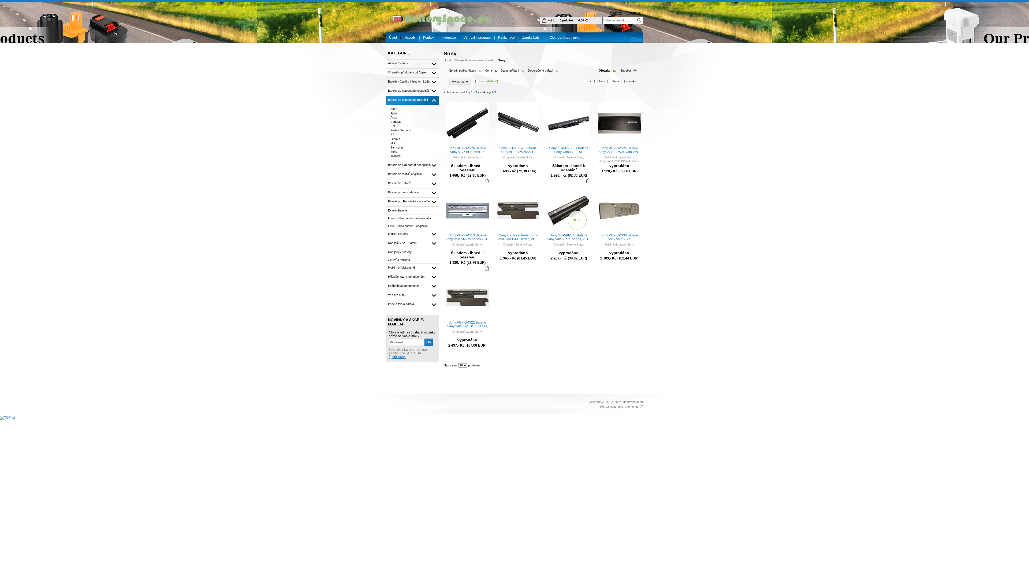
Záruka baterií (532, 37)
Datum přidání (510, 70)
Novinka (630, 81)
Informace (449, 37)
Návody (410, 37)
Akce (602, 81)
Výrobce (460, 82)
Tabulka (626, 70)
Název (472, 70)
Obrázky (604, 70)
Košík (551, 20)
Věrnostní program (477, 37)
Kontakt (428, 37)
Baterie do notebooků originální (475, 60)
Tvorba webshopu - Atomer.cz (619, 406)
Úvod (393, 37)
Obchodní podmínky (564, 37)
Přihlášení (615, 12)
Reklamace (506, 37)
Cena (488, 70)
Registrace (634, 12)
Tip (590, 81)
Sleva (615, 81)
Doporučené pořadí (540, 70)
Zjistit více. (397, 357)
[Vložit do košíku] (486, 180)
